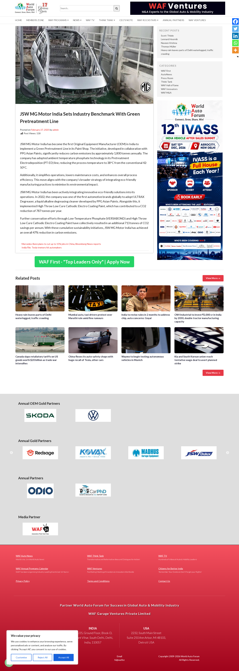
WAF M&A (166, 92)
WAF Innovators (169, 89)
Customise (21, 657)
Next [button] (227, 452)
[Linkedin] (235, 36)
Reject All (42, 657)
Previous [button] (11, 452)
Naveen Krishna (169, 43)
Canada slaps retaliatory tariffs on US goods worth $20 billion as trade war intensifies (40, 340)
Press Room (167, 78)
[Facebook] (235, 21)
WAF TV (90, 20)
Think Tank (106, 20)
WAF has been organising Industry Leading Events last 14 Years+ (42, 570)
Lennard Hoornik (169, 39)
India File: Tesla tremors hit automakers (42, 247)
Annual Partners (173, 20)
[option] (40, 415)
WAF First (166, 70)
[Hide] (237, 56)
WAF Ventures (197, 20)
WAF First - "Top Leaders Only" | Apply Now (84, 261)
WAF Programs (57, 20)
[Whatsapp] (235, 43)
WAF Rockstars (146, 20)
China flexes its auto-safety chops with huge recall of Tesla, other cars (93, 340)
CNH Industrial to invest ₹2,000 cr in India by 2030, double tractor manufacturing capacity (199, 298)
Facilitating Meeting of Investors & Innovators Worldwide (110, 570)
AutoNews (166, 74)
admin (56, 129)
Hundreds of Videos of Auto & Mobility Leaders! (177, 557)
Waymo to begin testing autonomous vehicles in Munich (146, 340)
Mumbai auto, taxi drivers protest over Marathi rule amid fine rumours (93, 298)
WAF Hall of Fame (170, 85)
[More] (235, 50)
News (76, 20)
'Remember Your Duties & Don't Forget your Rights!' (180, 570)
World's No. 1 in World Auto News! (30, 557)
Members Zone (35, 20)
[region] (42, 647)
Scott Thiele (167, 35)
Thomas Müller (168, 46)
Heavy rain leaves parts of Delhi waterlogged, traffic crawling (40, 298)
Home (18, 20)
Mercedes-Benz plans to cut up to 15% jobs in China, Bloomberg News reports (61, 244)
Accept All (63, 657)
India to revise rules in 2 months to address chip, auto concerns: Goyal (146, 298)
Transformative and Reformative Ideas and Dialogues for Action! (113, 557)
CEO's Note (126, 20)
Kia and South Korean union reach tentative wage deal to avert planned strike (199, 340)
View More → (213, 278)
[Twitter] (235, 28)
